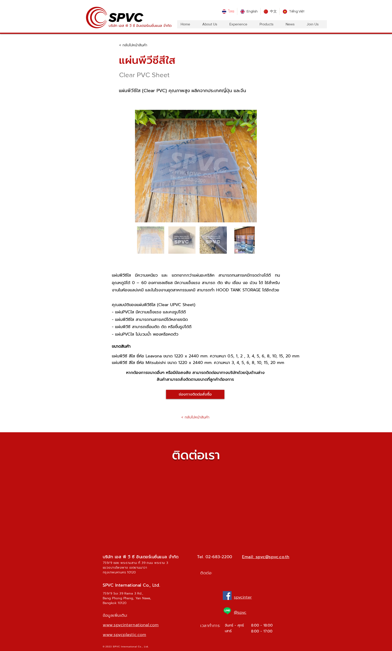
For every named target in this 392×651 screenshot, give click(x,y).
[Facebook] (227, 595)
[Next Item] (249, 166)
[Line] (227, 610)
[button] (195, 394)
